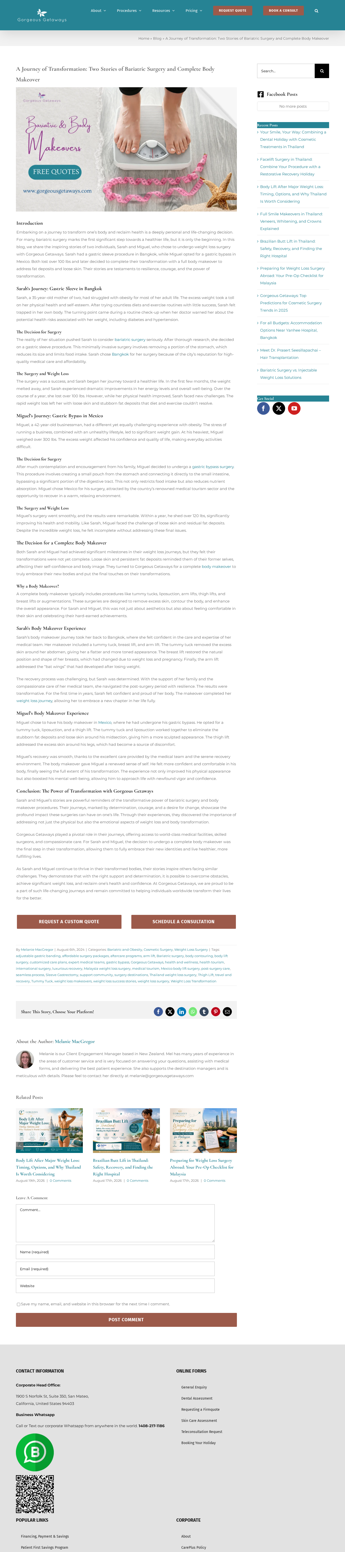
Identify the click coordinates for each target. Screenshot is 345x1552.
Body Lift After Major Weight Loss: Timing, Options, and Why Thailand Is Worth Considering (293, 194)
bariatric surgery (130, 339)
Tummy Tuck (42, 981)
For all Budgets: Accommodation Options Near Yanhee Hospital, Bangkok (291, 330)
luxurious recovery (67, 968)
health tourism (212, 962)
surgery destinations (131, 975)
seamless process (30, 975)
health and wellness (181, 962)
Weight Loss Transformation (193, 981)
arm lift (149, 956)
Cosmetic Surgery (158, 949)
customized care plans (48, 962)
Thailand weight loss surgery (173, 975)
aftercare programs (126, 956)
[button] (316, 10)
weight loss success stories (114, 981)
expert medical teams (86, 962)
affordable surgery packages (85, 956)
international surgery (33, 968)
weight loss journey (34, 700)
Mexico (104, 722)
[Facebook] (263, 408)
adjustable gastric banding (38, 956)
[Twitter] (279, 408)
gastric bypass (117, 962)
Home (143, 38)
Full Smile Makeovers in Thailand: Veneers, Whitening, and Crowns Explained (291, 221)
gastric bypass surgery (213, 466)
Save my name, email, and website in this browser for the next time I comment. (95, 1304)
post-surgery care (215, 968)
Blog (157, 38)
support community (96, 975)
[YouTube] (294, 408)
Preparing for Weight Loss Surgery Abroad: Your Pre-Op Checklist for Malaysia (125, 1167)
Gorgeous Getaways (147, 962)
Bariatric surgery (170, 956)
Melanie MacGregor (37, 949)
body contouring (199, 956)
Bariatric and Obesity (124, 949)
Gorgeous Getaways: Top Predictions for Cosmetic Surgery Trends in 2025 (291, 303)
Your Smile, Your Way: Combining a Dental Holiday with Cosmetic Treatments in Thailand (293, 139)
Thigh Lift (206, 975)
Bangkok (120, 354)
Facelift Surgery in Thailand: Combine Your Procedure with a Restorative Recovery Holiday (290, 166)
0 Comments (60, 1180)
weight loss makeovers (73, 981)
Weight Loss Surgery (191, 949)
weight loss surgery (153, 981)
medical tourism (145, 968)
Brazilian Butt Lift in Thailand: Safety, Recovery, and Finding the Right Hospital (46, 1167)
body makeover (216, 566)
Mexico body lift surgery (180, 968)
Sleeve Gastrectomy (62, 975)
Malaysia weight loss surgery (107, 968)
